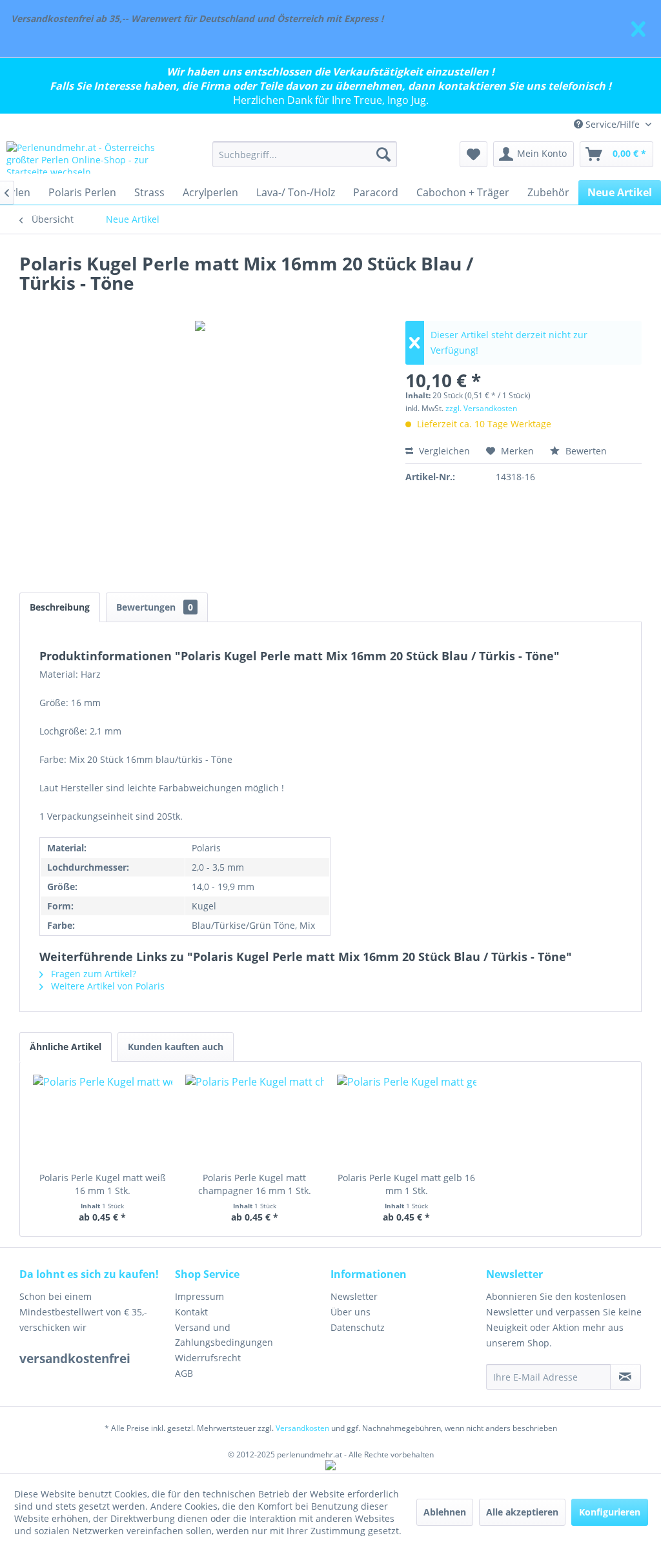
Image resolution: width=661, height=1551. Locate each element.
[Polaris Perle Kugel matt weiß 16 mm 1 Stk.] (102, 1120)
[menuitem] (305, 154)
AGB (184, 1373)
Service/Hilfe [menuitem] (612, 124)
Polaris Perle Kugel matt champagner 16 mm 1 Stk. (254, 1184)
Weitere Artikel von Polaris (106, 986)
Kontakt (191, 1312)
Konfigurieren (609, 1512)
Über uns (350, 1312)
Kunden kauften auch (175, 1046)
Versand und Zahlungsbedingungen (224, 1335)
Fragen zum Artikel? (92, 974)
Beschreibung (60, 607)
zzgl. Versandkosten (481, 408)
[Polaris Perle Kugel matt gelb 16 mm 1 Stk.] (406, 1120)
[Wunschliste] (473, 154)
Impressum (199, 1296)
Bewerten (585, 451)
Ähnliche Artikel (65, 1046)
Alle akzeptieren (522, 1512)
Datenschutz (357, 1327)
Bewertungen (154, 607)
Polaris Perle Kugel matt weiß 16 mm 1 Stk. (102, 1184)
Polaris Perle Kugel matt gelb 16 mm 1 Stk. (406, 1184)
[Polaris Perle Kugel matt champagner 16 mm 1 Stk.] (255, 1120)
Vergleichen (443, 451)
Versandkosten (302, 1428)
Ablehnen (444, 1512)
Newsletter (354, 1296)
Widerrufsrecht (208, 1358)
